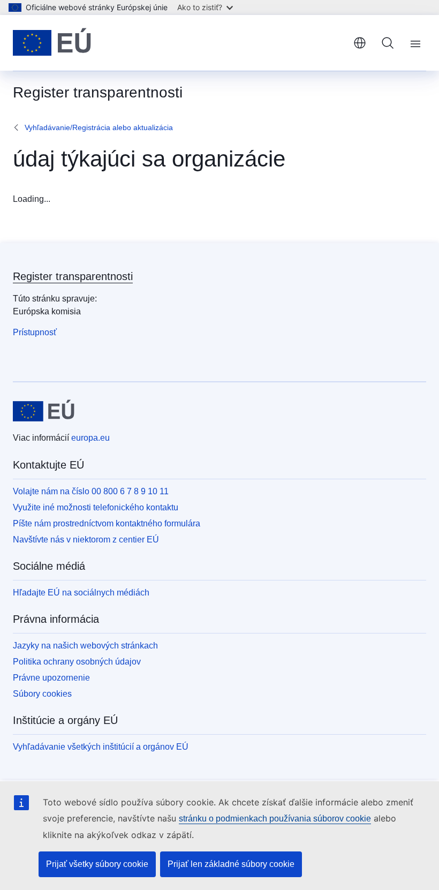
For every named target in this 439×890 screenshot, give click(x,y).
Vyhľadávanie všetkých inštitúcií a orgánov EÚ (100, 746)
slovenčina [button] (360, 43)
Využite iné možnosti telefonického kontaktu (95, 507)
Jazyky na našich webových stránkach (85, 645)
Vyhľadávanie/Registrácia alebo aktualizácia (99, 127)
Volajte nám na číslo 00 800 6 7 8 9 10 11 (91, 491)
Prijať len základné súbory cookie (231, 864)
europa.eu (90, 437)
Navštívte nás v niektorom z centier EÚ (86, 539)
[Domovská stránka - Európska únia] (52, 43)
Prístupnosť (35, 332)
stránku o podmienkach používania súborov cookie (275, 818)
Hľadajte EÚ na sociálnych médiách (81, 592)
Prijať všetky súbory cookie (97, 864)
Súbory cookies (42, 693)
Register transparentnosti (73, 276)
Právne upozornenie (51, 677)
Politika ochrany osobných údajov (77, 661)
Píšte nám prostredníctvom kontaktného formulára (106, 523)
